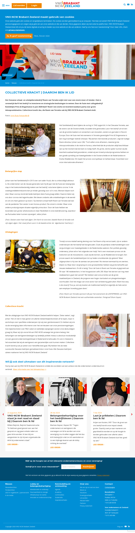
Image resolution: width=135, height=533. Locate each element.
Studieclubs (59, 497)
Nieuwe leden (84, 501)
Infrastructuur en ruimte (38, 495)
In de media (9, 495)
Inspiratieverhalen (61, 500)
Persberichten (10, 490)
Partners (83, 503)
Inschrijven (88, 467)
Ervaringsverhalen (86, 495)
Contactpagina (110, 487)
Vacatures (83, 493)
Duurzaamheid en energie (39, 492)
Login (34, 5)
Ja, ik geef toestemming (19, 36)
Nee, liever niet (42, 36)
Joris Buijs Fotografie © (20, 115)
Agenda (57, 489)
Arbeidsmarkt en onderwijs (39, 489)
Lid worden (19, 5)
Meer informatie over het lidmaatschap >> (29, 369)
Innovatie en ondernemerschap (40, 497)
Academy (58, 492)
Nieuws (14, 83)
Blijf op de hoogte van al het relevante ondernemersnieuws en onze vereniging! (64, 461)
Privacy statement (103, 475)
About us (83, 490)
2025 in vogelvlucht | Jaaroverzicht (17, 493)
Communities (59, 495)
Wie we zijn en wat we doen (89, 487)
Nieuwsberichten (11, 487)
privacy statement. (17, 30)
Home (7, 83)
